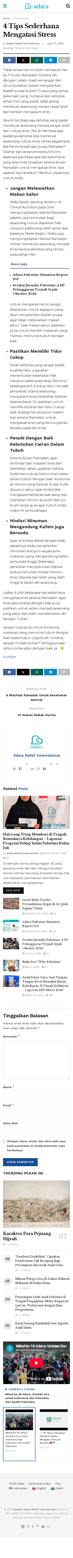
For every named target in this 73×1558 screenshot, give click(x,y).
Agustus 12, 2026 (35, 931)
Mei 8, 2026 (31, 967)
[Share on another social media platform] (64, 60)
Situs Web (10, 1123)
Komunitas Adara (39, 1483)
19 (54, 913)
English (41, 1488)
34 (54, 931)
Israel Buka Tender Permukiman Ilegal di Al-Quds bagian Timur (45, 904)
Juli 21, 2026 (32, 953)
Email (8, 1105)
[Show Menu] (5, 6)
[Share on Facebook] (9, 60)
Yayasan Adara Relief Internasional (34, 1509)
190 (50, 995)
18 (7, 857)
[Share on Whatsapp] (37, 60)
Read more (15, 889)
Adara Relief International (23, 43)
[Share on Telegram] (50, 60)
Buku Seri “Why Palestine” (41, 962)
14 (47, 953)
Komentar (11, 1036)
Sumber (9, 657)
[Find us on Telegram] (23, 1527)
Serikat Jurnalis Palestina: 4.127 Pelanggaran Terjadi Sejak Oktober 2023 (38, 289)
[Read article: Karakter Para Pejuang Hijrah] (36, 1204)
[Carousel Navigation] (64, 1402)
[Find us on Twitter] (37, 1526)
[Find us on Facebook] (33, 1527)
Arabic (59, 1488)
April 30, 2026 (33, 995)
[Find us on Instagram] (28, 1527)
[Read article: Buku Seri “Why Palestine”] (11, 965)
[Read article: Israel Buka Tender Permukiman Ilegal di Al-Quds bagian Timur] (11, 903)
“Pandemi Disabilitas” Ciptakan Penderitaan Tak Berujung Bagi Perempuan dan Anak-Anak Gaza (39, 1261)
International (21, 18)
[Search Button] (68, 6)
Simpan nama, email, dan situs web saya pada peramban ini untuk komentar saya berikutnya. (36, 1146)
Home (6, 18)
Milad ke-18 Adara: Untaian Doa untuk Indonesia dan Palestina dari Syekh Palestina (27, 1398)
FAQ (57, 1483)
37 (46, 967)
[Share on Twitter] (23, 60)
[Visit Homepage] (36, 6)
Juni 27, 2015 (55, 43)
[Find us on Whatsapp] (48, 1527)
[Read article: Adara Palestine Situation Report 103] (11, 925)
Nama (8, 1087)
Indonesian (20, 1488)
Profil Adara (16, 1483)
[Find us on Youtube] (43, 1527)
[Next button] (67, 1402)
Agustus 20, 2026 (54, 853)
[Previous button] (61, 1402)
